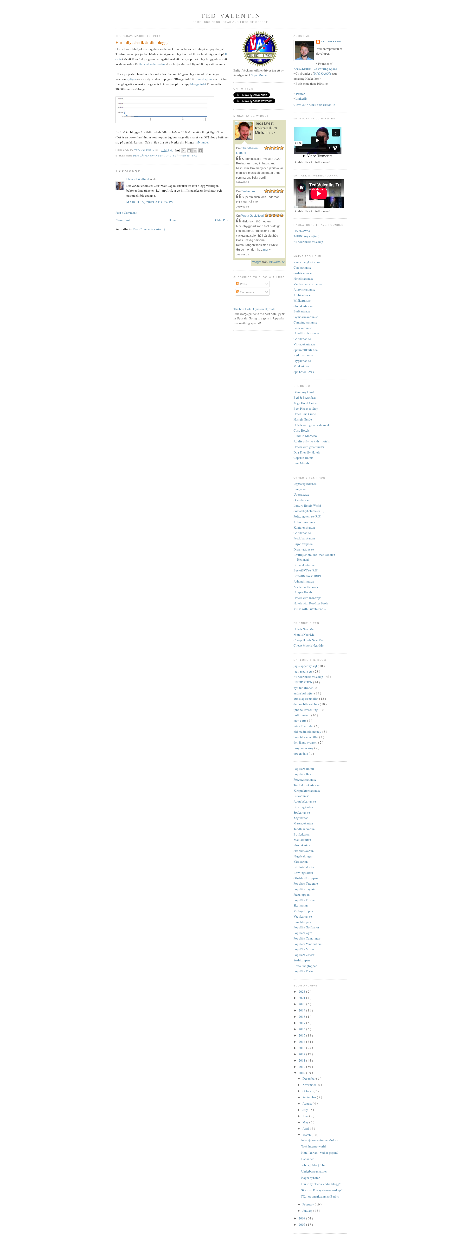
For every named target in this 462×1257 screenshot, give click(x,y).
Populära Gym (303, 933)
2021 (302, 998)
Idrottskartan (302, 845)
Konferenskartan (304, 527)
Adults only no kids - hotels (312, 441)
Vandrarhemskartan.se (308, 284)
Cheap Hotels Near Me (308, 640)
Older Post (222, 220)
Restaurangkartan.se (307, 262)
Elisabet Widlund (138, 179)
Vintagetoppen (303, 911)
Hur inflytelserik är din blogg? (320, 1184)
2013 (302, 1048)
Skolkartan (301, 905)
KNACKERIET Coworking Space (315, 68)
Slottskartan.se (303, 306)
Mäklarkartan (302, 839)
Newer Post (123, 220)
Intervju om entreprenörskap (319, 1140)
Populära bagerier (305, 889)
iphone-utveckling (306, 709)
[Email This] (183, 150)
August (307, 1103)
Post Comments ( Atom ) (149, 229)
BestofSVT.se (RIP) (306, 570)
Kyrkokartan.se (303, 355)
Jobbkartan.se (302, 295)
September (309, 1097)
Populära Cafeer (304, 954)
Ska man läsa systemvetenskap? (321, 1190)
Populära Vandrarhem (307, 944)
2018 (302, 1016)
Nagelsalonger (303, 856)
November (309, 1084)
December (309, 1078)
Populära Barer (303, 774)
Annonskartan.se (304, 289)
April (306, 1128)
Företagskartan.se (305, 779)
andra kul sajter (304, 693)
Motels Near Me (304, 634)
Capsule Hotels (303, 457)
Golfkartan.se (302, 339)
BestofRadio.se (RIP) (307, 576)
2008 (302, 1218)
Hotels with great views (309, 447)
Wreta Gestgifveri (252, 215)
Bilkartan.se (301, 796)
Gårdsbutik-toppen (306, 878)
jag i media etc (303, 671)
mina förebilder (304, 726)
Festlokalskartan (304, 538)
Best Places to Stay (306, 408)
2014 (302, 1041)
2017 (302, 1023)
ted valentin (231, 15)
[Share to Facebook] (200, 150)
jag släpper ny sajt (182, 155)
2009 (302, 1073)
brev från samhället (306, 737)
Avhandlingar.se (304, 581)
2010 (302, 1066)
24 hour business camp (308, 242)
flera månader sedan (152, 64)
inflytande (201, 142)
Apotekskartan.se (305, 801)
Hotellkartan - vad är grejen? (319, 1152)
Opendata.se (301, 500)
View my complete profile (314, 105)
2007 (302, 1224)
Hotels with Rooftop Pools (311, 603)
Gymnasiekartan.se (306, 317)
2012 (302, 1054)
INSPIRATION (303, 682)
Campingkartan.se (305, 322)
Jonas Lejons (203, 79)
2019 (302, 1010)
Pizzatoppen (302, 894)
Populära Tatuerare (306, 883)
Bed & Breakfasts (305, 397)
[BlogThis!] (189, 150)
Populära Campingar (307, 938)
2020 (302, 1004)
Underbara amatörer (314, 1171)
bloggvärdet (198, 84)
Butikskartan (302, 834)
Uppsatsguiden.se (305, 483)
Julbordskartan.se (305, 522)
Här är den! (308, 1159)
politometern (302, 715)
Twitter (300, 93)
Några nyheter (310, 1177)
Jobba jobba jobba (313, 1165)
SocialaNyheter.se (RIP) (309, 511)
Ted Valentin (331, 41)
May (305, 1122)
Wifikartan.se (302, 300)
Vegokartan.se (303, 916)
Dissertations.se (304, 549)
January (307, 1210)
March (307, 1135)
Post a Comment (126, 212)
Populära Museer (304, 949)
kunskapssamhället (306, 698)
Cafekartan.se (302, 267)
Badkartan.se (302, 311)
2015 (302, 1035)
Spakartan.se (302, 812)
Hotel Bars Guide (305, 414)
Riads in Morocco (305, 436)
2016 (302, 1029)
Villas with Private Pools (310, 609)
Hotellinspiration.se (306, 333)
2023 (302, 991)
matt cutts (300, 720)
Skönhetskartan (304, 851)
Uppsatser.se (301, 494)
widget (256, 262)
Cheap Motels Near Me (309, 645)
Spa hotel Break (304, 371)
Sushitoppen (302, 960)
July (305, 1110)
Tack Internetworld (313, 1146)
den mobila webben (307, 704)
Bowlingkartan (303, 807)
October (308, 1091)
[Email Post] (177, 150)
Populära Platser (304, 971)
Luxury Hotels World (307, 505)
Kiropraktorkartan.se (307, 790)
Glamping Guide (304, 392)
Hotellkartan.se (303, 278)
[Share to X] (194, 150)
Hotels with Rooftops (307, 598)
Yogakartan (301, 818)
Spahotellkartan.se (306, 350)
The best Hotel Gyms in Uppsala (254, 309)
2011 (302, 1060)
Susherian (248, 191)
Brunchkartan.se (304, 565)
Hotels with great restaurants (312, 425)
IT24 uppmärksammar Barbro (320, 1196)
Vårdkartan (301, 861)
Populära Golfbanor (306, 927)
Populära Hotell (304, 768)
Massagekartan (303, 823)
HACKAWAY (322, 73)
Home (172, 220)
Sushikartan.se (303, 273)
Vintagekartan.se (304, 344)
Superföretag (259, 75)
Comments (246, 292)
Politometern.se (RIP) (307, 516)
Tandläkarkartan (304, 829)
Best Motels (301, 463)
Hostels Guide (303, 419)
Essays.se (300, 489)
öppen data (301, 753)
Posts (243, 284)
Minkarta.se (301, 366)
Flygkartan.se (302, 360)
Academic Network (306, 587)
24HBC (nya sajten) (306, 236)
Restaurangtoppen (305, 966)
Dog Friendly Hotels (307, 452)
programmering (304, 748)
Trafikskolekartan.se (307, 785)
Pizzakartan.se (303, 328)
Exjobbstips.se (303, 544)
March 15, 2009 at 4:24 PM (150, 202)
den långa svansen (148, 155)
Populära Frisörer (305, 900)
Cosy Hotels (301, 430)
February (308, 1204)
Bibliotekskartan (304, 867)
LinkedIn (301, 98)
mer (265, 249)
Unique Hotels (303, 592)
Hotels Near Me (304, 629)
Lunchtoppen (302, 922)
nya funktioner (304, 688)
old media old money (308, 731)
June (305, 1116)
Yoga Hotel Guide (305, 403)
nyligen (132, 79)
